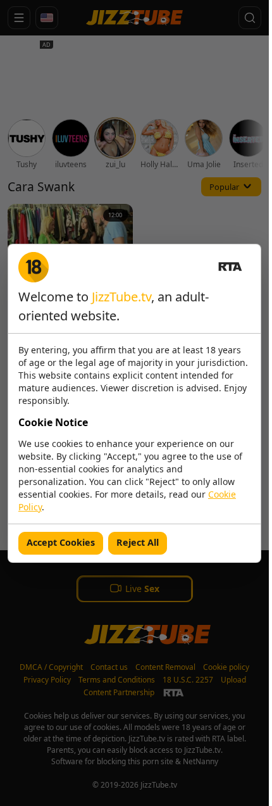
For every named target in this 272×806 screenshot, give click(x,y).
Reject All (137, 542)
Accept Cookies (61, 542)
